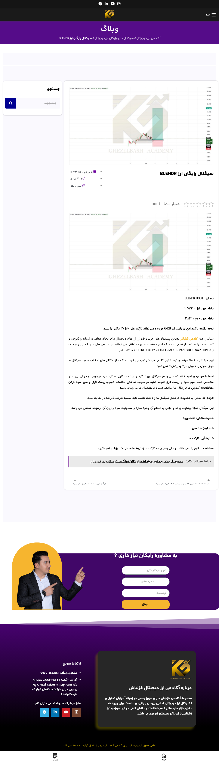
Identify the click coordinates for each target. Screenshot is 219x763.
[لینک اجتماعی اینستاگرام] (119, 4)
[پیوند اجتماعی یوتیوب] (112, 4)
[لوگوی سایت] (109, 14)
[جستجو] (10, 103)
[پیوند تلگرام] (100, 4)
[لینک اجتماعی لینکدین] (106, 4)
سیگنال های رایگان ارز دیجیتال (114, 38)
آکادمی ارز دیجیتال (148, 38)
